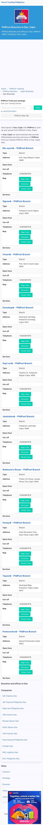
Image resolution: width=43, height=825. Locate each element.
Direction (25, 184)
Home (3, 89)
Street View (26, 189)
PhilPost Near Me (21, 116)
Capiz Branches (27, 91)
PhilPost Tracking (16, 89)
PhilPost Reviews (10, 91)
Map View (25, 179)
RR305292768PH (10, 111)
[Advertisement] (21, 64)
